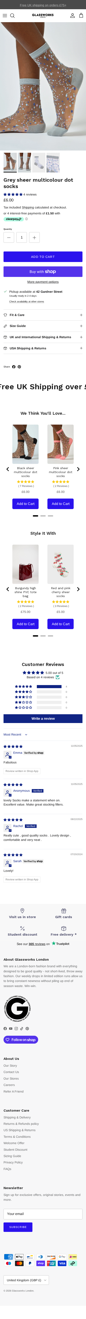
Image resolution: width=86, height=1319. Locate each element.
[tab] (35, 516)
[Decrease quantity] (9, 237)
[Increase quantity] (34, 237)
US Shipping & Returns (20, 1130)
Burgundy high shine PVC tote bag (26, 592)
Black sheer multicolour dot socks (25, 472)
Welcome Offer (14, 1143)
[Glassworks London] (43, 15)
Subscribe (18, 1227)
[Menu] (5, 15)
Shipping (28, 207)
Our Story (10, 1065)
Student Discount (15, 1149)
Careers (9, 1085)
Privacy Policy (13, 1162)
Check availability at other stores (26, 301)
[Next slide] (78, 469)
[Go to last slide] (8, 469)
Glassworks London (23, 1290)
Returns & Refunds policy (21, 1123)
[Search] (14, 15)
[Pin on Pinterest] (19, 366)
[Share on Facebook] (13, 366)
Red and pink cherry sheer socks (60, 592)
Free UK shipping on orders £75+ (43, 4)
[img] (13, 746)
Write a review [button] (43, 718)
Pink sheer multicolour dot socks (60, 472)
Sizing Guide (12, 1156)
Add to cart (43, 256)
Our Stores (11, 1078)
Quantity (8, 229)
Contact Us (11, 1072)
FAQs (7, 1169)
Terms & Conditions (17, 1136)
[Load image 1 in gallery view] (43, 86)
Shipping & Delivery (17, 1117)
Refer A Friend (14, 1091)
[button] (13, 194)
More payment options (43, 282)
